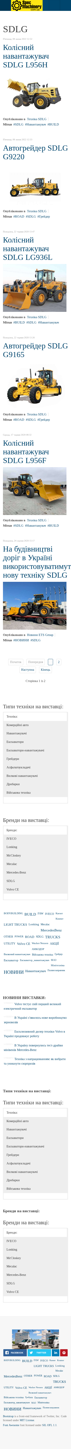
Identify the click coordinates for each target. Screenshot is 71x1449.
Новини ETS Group (40, 635)
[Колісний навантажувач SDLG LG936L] (34, 287)
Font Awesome (11, 1425)
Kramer (59, 918)
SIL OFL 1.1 (49, 1425)
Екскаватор (11, 960)
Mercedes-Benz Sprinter (29, 1332)
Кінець (45, 669)
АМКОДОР (38, 949)
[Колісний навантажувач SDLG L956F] (34, 490)
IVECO (49, 913)
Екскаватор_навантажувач (34, 960)
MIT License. (27, 1420)
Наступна (27, 669)
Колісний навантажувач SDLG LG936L (27, 248)
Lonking (34, 924)
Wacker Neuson (40, 943)
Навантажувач (36, 124)
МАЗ (53, 960)
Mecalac (45, 924)
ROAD (19, 216)
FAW (40, 913)
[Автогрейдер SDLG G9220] (34, 184)
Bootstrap (8, 1416)
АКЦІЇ (54, 943)
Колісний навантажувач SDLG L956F (26, 452)
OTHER (8, 936)
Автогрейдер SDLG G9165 (35, 350)
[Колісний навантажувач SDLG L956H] (34, 92)
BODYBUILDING (13, 913)
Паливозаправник (56, 970)
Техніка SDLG (37, 119)
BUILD (54, 124)
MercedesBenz (51, 930)
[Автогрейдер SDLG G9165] (34, 385)
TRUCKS (52, 937)
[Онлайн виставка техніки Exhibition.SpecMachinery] (27, 5)
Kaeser (59, 913)
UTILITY (9, 943)
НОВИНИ (22, 640)
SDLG (19, 124)
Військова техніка (42, 954)
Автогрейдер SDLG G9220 (35, 152)
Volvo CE (23, 944)
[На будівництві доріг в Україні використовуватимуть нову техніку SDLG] (34, 605)
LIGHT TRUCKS (15, 924)
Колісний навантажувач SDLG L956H (26, 56)
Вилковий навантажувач (17, 954)
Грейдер (44, 216)
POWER (19, 936)
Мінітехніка (57, 965)
